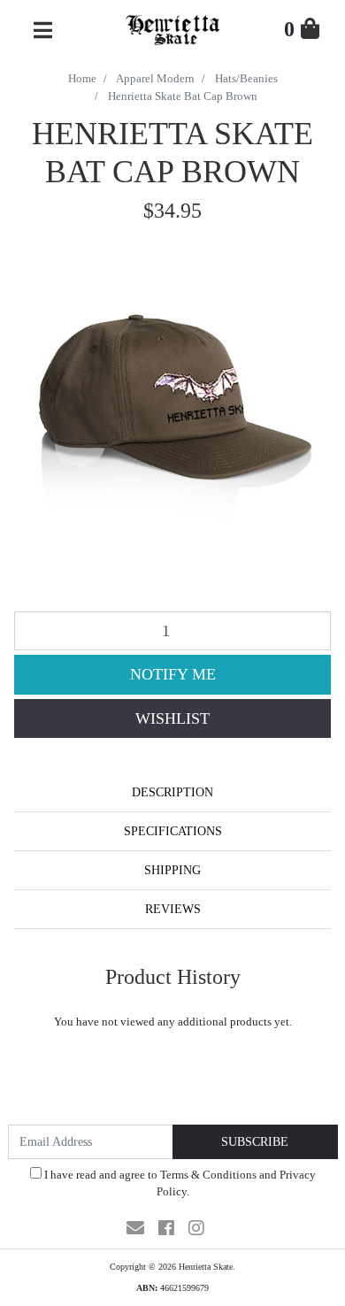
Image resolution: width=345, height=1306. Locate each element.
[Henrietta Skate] (172, 28)
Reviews (173, 909)
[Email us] (135, 1228)
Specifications (173, 831)
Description (172, 792)
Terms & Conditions (208, 1174)
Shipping (172, 870)
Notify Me (173, 674)
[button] (172, 718)
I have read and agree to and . (179, 1183)
